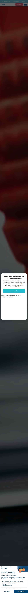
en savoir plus (14, 291)
